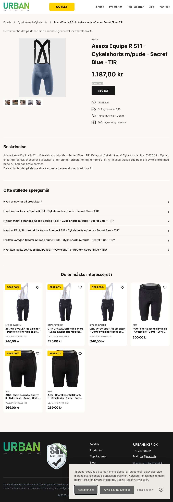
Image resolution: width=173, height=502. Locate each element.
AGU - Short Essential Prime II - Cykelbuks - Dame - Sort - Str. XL (150, 331)
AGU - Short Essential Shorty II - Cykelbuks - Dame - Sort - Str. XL (64, 398)
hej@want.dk (148, 456)
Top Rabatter (135, 6)
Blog (151, 6)
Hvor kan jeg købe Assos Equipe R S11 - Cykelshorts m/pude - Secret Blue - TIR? (55, 249)
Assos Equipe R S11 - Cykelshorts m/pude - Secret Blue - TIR (88, 22)
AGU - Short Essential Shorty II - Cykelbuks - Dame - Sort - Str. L (22, 398)
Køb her (103, 90)
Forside (99, 6)
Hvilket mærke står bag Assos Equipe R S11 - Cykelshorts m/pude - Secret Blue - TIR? (58, 220)
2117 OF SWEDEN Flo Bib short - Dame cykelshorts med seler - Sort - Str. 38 (65, 331)
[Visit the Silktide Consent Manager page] (161, 490)
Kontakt (164, 6)
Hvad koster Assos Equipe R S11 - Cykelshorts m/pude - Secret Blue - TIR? (51, 211)
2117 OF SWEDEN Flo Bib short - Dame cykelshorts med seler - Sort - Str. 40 (107, 331)
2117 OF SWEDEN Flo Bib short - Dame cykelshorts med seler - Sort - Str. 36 (22, 331)
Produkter (115, 6)
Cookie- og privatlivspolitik (148, 463)
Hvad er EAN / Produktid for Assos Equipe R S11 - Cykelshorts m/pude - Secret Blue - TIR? (61, 230)
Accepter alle (86, 489)
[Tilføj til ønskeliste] (38, 287)
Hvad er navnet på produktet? (22, 201)
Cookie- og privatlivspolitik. (133, 480)
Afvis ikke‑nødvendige (117, 489)
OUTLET (62, 6)
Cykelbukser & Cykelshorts (32, 22)
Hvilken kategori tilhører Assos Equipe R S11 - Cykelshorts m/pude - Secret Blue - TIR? (59, 240)
